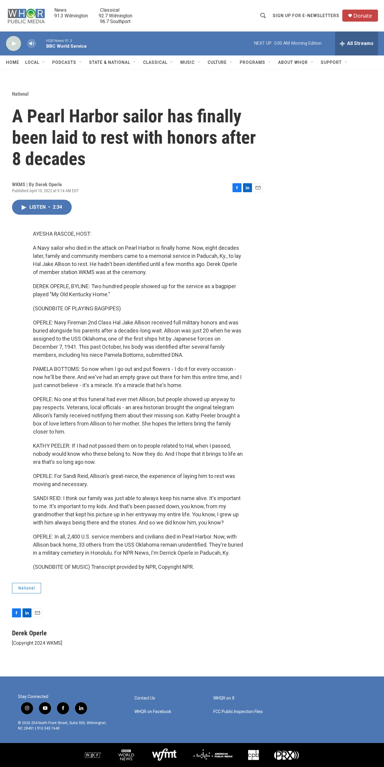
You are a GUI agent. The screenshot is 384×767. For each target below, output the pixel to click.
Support (331, 62)
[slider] (41, 43)
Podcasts (64, 62)
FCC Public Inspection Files (238, 711)
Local (32, 62)
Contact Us (144, 698)
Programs (252, 62)
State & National (109, 62)
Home (12, 62)
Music (187, 62)
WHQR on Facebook (152, 711)
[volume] (31, 43)
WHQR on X (224, 698)
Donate (362, 16)
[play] (13, 43)
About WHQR (293, 62)
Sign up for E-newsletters (306, 15)
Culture (217, 62)
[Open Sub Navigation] (43, 62)
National (20, 94)
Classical (155, 62)
